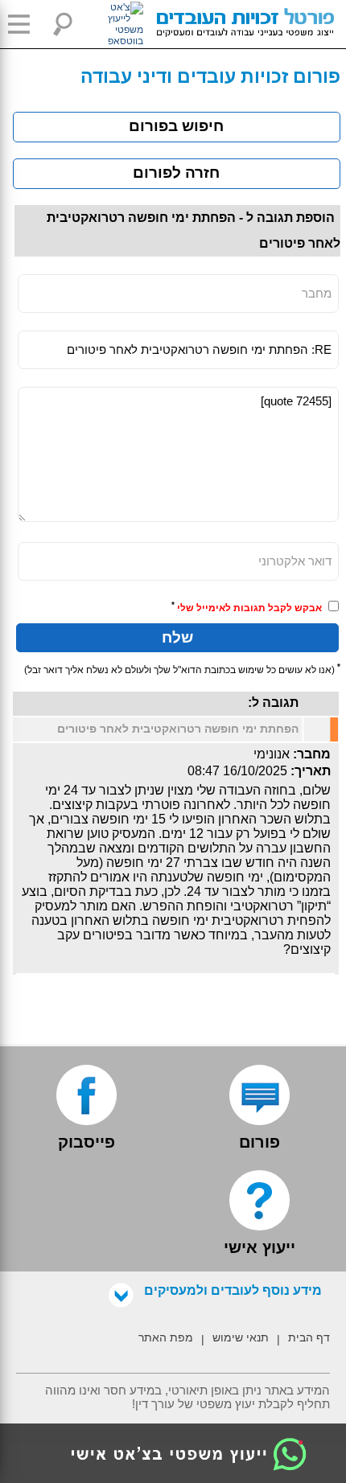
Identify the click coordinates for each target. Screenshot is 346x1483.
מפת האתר (165, 1337)
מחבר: (312, 754)
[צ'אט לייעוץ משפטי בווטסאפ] (107, 24)
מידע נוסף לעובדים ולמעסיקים (233, 1290)
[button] (24, 24)
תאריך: (310, 771)
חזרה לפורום (176, 172)
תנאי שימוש (240, 1337)
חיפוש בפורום (176, 125)
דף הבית (309, 1337)
